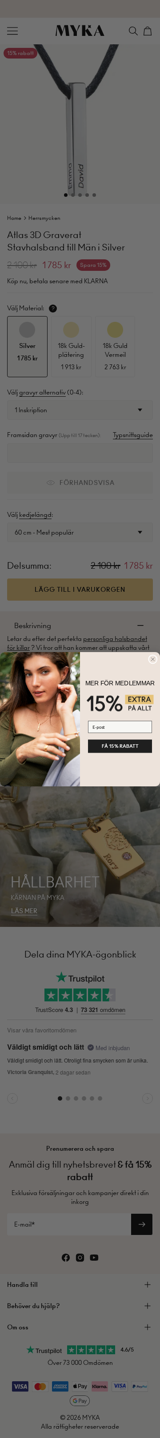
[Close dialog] (153, 659)
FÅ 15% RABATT (120, 745)
